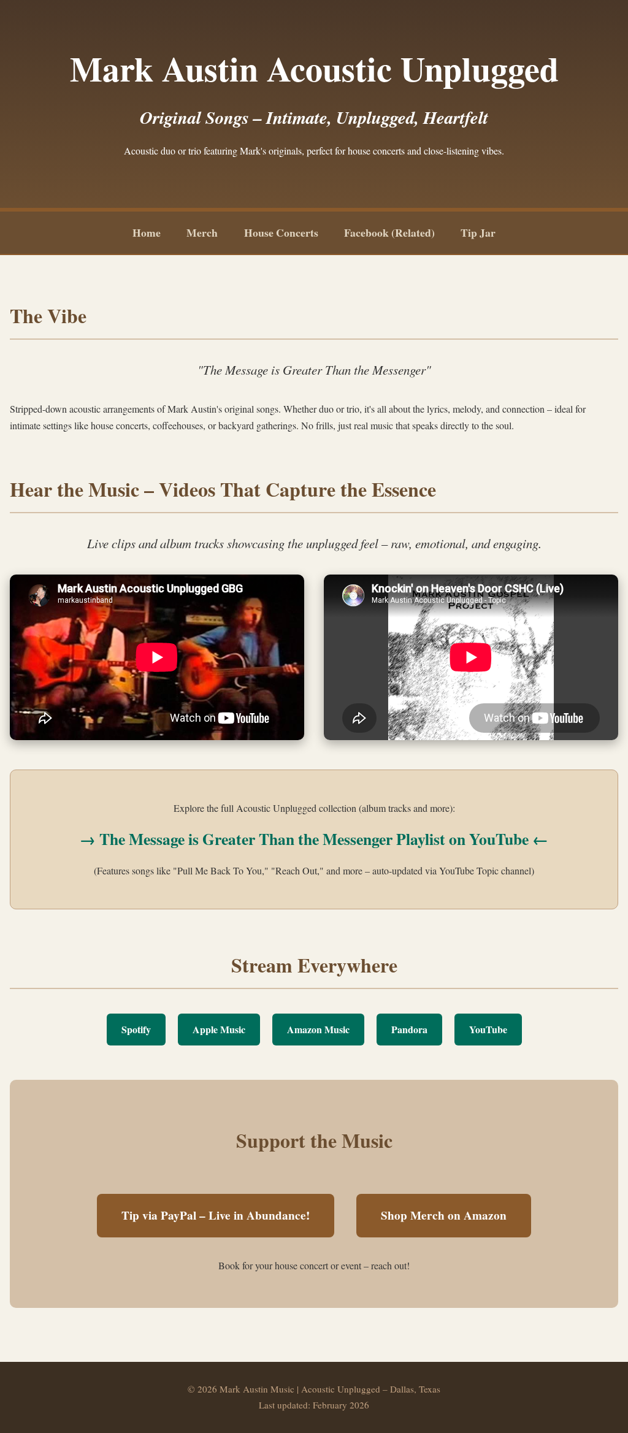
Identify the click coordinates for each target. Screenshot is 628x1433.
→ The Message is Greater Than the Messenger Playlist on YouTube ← (314, 838)
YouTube (488, 1029)
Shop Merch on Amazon (444, 1215)
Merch (202, 232)
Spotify (136, 1029)
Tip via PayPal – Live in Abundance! (215, 1215)
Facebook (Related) (389, 232)
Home (146, 232)
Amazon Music (318, 1029)
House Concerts (281, 232)
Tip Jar (478, 232)
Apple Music (219, 1029)
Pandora (409, 1029)
